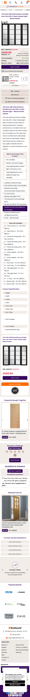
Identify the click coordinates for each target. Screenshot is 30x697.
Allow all (15, 681)
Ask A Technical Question (16, 98)
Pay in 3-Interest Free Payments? (14, 71)
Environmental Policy (22, 650)
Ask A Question (16, 471)
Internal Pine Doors (15, 550)
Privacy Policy (20, 645)
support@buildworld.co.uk (16, 638)
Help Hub (18, 652)
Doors (10, 10)
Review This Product (22, 55)
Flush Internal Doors (15, 554)
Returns (16, 95)
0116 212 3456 (16, 634)
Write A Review (15, 460)
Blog (3, 655)
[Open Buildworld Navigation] (2, 2)
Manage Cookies (15, 684)
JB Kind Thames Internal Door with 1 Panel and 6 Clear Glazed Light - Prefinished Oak (14, 525)
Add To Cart (15, 378)
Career (4, 660)
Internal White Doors (15, 546)
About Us (4, 645)
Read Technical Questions (16, 102)
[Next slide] (27, 420)
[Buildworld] (5, 2)
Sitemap (4, 652)
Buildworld (3, 10)
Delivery (17, 91)
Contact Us (5, 657)
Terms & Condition (21, 647)
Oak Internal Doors (15, 542)
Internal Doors (19, 10)
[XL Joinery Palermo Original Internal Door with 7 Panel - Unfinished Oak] (15, 416)
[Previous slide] (2, 420)
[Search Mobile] (10, 2)
